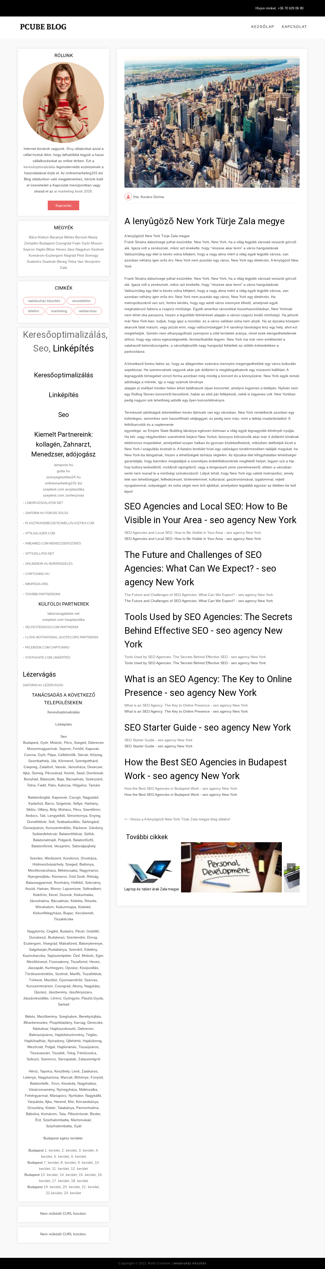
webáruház (88, 311)
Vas (80, 261)
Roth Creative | (177, 1263)
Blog (70, 149)
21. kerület (90, 1187)
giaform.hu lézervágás (43, 685)
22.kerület (54, 1193)
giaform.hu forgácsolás (46, 513)
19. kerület (52, 1187)
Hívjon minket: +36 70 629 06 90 (279, 8)
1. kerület (52, 1150)
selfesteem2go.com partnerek (52, 627)
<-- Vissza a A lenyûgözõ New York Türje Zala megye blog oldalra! (177, 819)
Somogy (91, 255)
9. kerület (85, 1162)
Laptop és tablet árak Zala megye (151, 889)
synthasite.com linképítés (47, 657)
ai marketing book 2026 (73, 191)
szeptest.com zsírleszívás (63, 495)
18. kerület (79, 1181)
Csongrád (64, 243)
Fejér (77, 243)
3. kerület (86, 1150)
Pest (81, 255)
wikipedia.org (36, 584)
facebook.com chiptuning (47, 647)
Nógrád (70, 255)
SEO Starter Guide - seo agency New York (158, 740)
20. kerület (71, 1187)
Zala (63, 268)
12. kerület (79, 1169)
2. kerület (69, 1150)
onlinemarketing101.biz (63, 483)
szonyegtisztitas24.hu (63, 477)
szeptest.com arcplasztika (63, 489)
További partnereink (42, 594)
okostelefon (81, 301)
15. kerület (87, 1175)
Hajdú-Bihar (46, 249)
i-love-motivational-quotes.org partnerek (62, 637)
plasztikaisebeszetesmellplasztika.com (59, 523)
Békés (69, 237)
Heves (61, 249)
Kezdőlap (262, 27)
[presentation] (291, 867)
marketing (59, 311)
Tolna (72, 261)
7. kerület (51, 1162)
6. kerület (78, 1156)
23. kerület (72, 1193)
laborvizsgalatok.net (44, 503)
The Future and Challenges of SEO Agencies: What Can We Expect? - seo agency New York (198, 595)
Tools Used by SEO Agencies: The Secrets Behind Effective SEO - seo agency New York (195, 657)
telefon (33, 311)
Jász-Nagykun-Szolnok (85, 249)
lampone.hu (63, 465)
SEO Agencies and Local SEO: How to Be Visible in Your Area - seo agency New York (192, 533)
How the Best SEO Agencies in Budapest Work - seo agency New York (180, 788)
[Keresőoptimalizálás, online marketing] (43, 33)
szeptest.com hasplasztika (63, 620)
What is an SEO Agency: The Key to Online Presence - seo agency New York (186, 705)
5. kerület (61, 1156)
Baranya (57, 237)
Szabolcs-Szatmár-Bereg (47, 261)
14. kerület (68, 1175)
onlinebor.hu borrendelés (49, 564)
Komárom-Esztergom (46, 255)
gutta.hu (63, 471)
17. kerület (60, 1181)
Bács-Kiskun (39, 237)
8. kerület (68, 1162)
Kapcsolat (294, 27)
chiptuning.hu (37, 574)
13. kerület (49, 1175)
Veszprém (92, 261)
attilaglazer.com (40, 533)
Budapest (47, 243)
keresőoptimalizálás (39, 167)
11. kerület (60, 1169)
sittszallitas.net (39, 553)
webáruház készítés (44, 301)
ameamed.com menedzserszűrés (53, 543)
